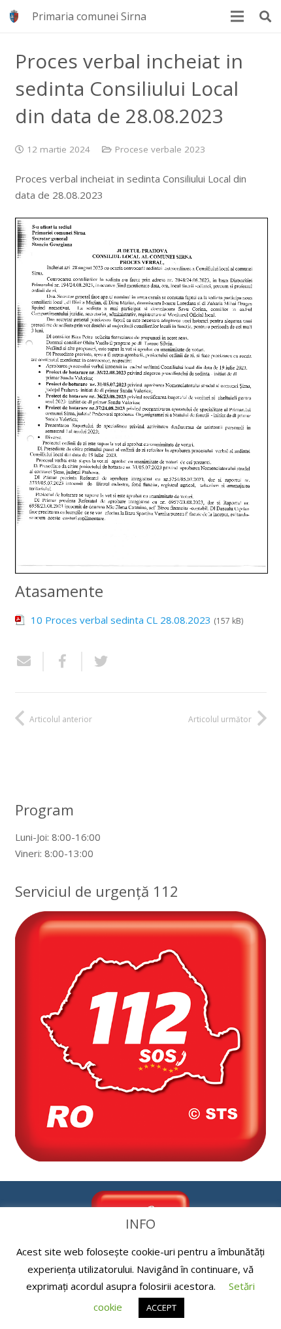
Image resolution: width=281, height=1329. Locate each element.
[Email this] (29, 661)
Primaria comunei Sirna (89, 16)
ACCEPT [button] (161, 1307)
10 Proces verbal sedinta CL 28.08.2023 (121, 619)
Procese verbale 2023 (160, 149)
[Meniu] (237, 16)
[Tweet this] (96, 661)
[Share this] (63, 661)
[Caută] (265, 16)
